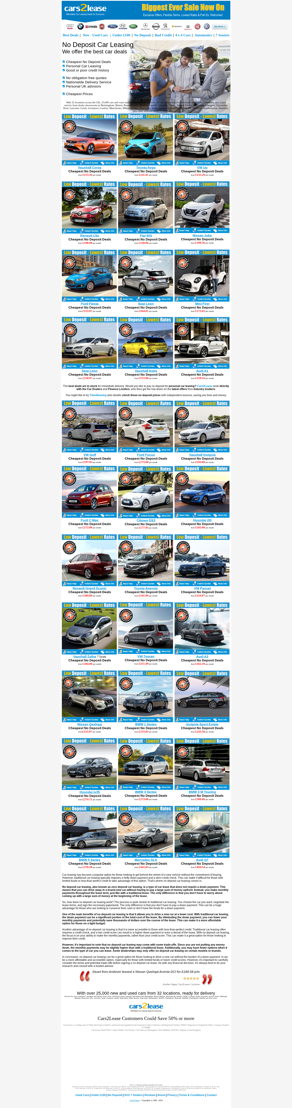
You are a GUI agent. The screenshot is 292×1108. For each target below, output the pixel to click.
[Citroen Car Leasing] (91, 29)
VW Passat (202, 588)
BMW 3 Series (146, 792)
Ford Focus (146, 455)
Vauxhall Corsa (89, 167)
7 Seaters (222, 35)
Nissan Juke (202, 235)
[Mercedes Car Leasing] (145, 29)
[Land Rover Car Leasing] (133, 29)
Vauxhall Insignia (202, 455)
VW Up (202, 167)
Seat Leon (146, 304)
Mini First (202, 304)
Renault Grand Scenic (90, 588)
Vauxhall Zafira (84, 656)
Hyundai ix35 (90, 792)
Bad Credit (163, 35)
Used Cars (100, 35)
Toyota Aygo (146, 167)
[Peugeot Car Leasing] (165, 29)
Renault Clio (89, 235)
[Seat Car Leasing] (188, 29)
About (161, 1095)
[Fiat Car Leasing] (101, 29)
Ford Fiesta (90, 304)
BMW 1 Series (146, 724)
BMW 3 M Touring (202, 792)
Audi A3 (202, 656)
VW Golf (89, 455)
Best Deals (70, 35)
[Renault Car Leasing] (177, 29)
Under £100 (121, 35)
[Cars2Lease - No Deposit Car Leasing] (146, 1011)
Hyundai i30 (202, 520)
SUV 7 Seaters (133, 1095)
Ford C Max (90, 520)
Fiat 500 (146, 235)
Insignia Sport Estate (202, 724)
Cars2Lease (204, 386)
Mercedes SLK (146, 860)
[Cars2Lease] (146, 21)
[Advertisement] (146, 1057)
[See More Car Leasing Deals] (219, 29)
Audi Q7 (202, 860)
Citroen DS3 (146, 520)
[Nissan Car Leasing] (156, 29)
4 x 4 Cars (183, 35)
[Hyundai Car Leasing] (123, 29)
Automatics (203, 35)
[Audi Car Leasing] (70, 29)
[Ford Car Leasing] (112, 29)
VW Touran (145, 656)
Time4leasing (98, 395)
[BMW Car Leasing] (80, 29)
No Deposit (142, 35)
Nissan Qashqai (89, 724)
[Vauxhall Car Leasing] (197, 29)
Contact (211, 1095)
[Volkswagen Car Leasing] (206, 29)
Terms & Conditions (191, 1095)
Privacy (172, 1095)
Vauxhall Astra (146, 371)
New (86, 35)
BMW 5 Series (89, 860)
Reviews (150, 1095)
